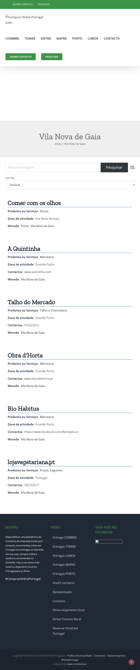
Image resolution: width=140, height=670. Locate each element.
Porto (25, 226)
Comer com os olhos (34, 203)
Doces (44, 211)
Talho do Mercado (31, 302)
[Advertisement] (70, 93)
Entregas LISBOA (64, 556)
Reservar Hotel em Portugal (65, 631)
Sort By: (10, 178)
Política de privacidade (79, 655)
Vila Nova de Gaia (42, 226)
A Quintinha (24, 248)
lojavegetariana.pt (31, 462)
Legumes (56, 470)
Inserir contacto (64, 583)
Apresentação (62, 592)
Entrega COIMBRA (65, 537)
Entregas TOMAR (64, 547)
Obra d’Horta (25, 355)
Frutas (44, 470)
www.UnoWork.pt (76, 664)
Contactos (99, 655)
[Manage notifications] (131, 662)
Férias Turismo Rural (67, 619)
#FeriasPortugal (70, 659)
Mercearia (47, 257)
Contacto (59, 601)
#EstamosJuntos (116, 655)
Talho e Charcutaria (53, 310)
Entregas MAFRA (64, 565)
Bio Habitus (23, 408)
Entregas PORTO (64, 574)
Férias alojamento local (68, 610)
